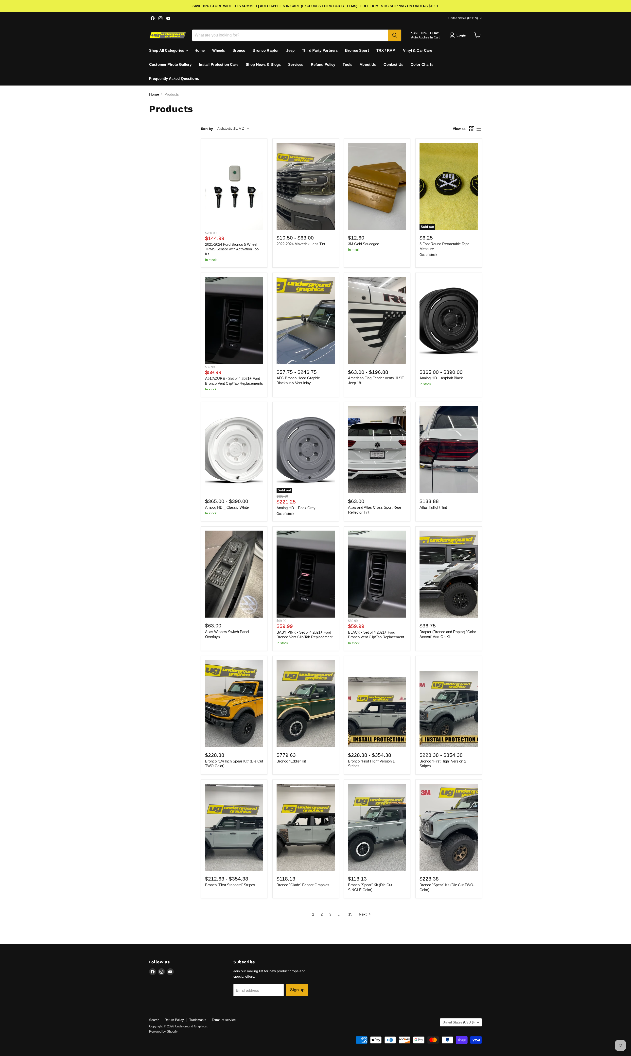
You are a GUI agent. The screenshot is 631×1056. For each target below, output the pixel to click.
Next (363, 914)
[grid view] (471, 128)
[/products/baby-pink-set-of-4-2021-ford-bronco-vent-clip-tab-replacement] (306, 574)
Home (199, 50)
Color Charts (422, 64)
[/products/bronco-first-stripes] (234, 827)
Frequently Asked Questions (174, 78)
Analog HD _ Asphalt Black (441, 378)
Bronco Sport (357, 50)
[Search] (394, 35)
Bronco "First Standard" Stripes (230, 885)
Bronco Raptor (266, 50)
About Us (368, 64)
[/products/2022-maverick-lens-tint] (306, 186)
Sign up (297, 989)
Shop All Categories (167, 50)
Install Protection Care (218, 64)
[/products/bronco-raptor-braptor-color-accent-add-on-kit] (449, 574)
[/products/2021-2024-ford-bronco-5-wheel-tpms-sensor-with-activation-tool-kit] (234, 186)
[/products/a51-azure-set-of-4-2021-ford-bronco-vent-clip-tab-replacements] (234, 320)
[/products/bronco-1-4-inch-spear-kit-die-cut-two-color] (234, 703)
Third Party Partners (320, 50)
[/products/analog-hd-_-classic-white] (234, 449)
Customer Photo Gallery (170, 64)
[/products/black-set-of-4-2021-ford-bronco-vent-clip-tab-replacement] (377, 574)
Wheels (218, 50)
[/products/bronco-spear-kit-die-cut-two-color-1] (449, 827)
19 (350, 914)
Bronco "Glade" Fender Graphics (303, 885)
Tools (347, 64)
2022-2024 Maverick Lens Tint (301, 244)
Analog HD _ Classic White (227, 507)
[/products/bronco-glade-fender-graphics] (306, 827)
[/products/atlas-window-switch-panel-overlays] (234, 574)
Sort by (207, 129)
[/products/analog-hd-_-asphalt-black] (449, 320)
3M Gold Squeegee (363, 244)
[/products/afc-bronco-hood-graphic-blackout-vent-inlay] (306, 320)
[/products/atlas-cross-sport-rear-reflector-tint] (377, 449)
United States (463, 18)
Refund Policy (323, 64)
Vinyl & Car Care (417, 50)
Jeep (290, 50)
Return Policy (174, 1020)
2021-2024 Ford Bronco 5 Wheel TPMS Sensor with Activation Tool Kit (232, 249)
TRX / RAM (386, 50)
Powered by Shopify (163, 1031)
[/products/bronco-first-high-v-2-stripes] (449, 703)
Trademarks (197, 1020)
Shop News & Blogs (263, 64)
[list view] (478, 128)
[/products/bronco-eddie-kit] (306, 703)
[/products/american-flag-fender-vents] (377, 320)
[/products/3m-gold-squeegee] (377, 186)
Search (154, 1020)
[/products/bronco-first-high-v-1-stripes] (377, 703)
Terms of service (224, 1020)
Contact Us (393, 64)
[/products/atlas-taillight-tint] (449, 449)
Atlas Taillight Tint (433, 507)
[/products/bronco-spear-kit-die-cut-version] (377, 827)
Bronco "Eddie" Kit (291, 761)
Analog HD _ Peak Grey (296, 508)
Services (295, 64)
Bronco (238, 50)
